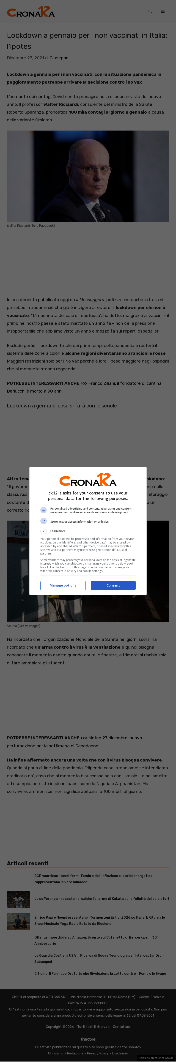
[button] (88, 531)
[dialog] (88, 531)
